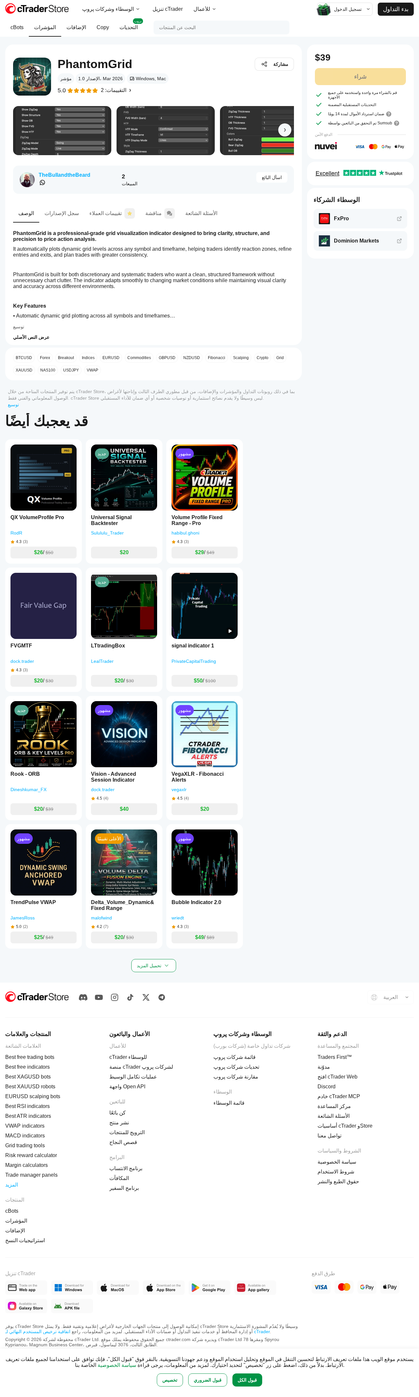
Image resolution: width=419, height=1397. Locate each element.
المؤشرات (45, 27)
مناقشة (153, 213)
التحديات (130, 24)
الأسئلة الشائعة (201, 213)
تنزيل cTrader (168, 9)
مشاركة (280, 64)
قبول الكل (247, 1380)
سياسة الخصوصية (117, 1365)
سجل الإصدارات (62, 213)
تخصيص (169, 1380)
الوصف (26, 213)
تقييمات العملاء (105, 213)
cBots (17, 27)
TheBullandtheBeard (64, 175)
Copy (103, 27)
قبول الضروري (208, 1380)
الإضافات (76, 27)
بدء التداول (396, 9)
